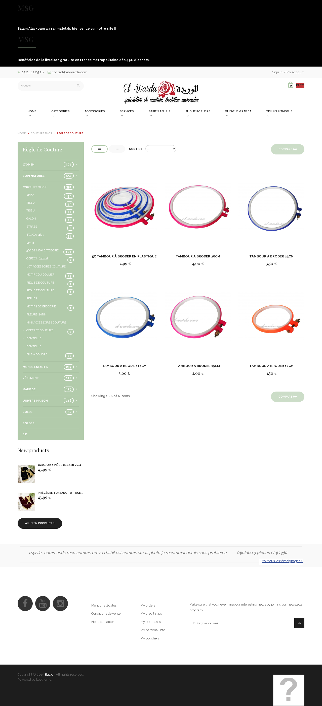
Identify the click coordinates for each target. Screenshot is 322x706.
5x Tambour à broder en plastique (124, 256)
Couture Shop (35, 187)
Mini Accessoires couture (46, 322)
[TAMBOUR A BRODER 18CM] (124, 317)
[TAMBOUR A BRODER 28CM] (198, 207)
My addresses (150, 622)
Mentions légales (103, 605)
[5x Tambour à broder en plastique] (124, 207)
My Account (295, 72)
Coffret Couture (39, 330)
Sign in (277, 72)
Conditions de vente (105, 613)
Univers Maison (35, 400)
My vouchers (149, 638)
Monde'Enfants (35, 367)
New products (33, 450)
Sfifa (30, 194)
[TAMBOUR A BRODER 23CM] (271, 207)
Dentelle (33, 338)
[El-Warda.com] (161, 92)
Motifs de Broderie (41, 306)
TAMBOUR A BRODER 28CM (198, 256)
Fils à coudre (36, 354)
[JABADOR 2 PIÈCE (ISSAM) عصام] (26, 474)
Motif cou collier (40, 274)
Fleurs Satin (36, 314)
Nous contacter (102, 622)
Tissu (30, 202)
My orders (147, 605)
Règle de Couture (40, 282)
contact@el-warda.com (69, 72)
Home (22, 133)
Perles (31, 298)
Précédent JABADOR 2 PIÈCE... (60, 493)
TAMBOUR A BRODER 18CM (124, 366)
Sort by (135, 149)
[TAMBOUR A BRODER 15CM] (198, 317)
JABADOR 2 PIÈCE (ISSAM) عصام (60, 465)
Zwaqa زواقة (35, 234)
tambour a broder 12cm (271, 366)
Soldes (28, 423)
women (28, 164)
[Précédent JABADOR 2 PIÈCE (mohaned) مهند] (26, 502)
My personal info (152, 630)
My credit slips (151, 613)
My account (153, 590)
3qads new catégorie (42, 250)
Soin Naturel (34, 176)
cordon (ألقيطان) (37, 258)
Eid (25, 434)
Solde (27, 412)
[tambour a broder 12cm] (271, 317)
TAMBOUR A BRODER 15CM (198, 366)
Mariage (29, 389)
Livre (30, 242)
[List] (117, 149)
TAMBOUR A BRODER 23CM (271, 256)
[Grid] (99, 149)
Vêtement (31, 378)
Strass (31, 226)
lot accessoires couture (46, 266)
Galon (31, 218)
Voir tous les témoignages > (282, 561)
